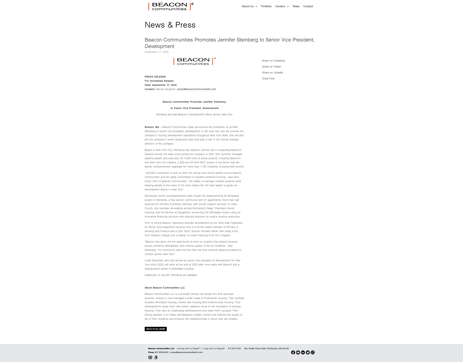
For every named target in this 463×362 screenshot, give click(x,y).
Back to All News (155, 329)
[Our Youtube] (298, 353)
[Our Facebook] (293, 353)
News (296, 6)
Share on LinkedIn (272, 72)
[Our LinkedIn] (303, 353)
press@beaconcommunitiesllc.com (196, 89)
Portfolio (266, 6)
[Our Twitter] (308, 353)
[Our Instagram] (313, 353)
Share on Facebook (273, 60)
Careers (280, 6)
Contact (308, 6)
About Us (248, 6)
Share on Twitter (271, 66)
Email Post (268, 78)
